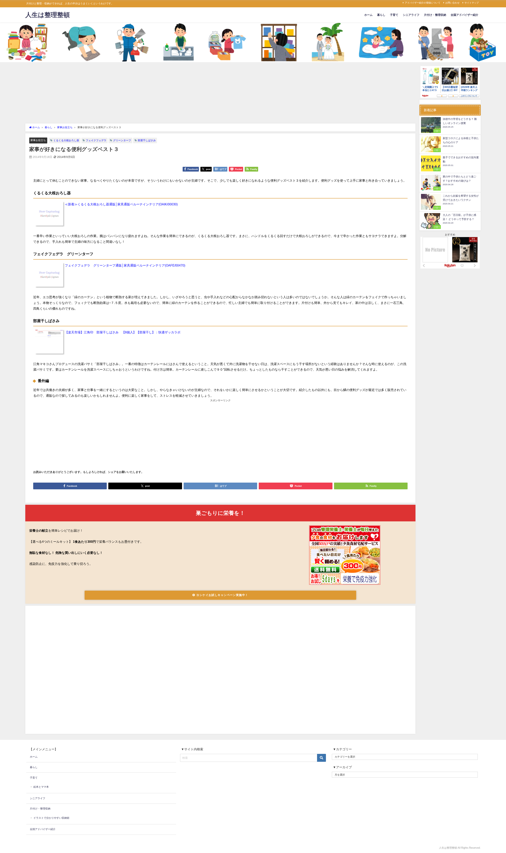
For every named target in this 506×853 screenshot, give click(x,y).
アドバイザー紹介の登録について (422, 3)
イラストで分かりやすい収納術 (51, 818)
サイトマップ (471, 3)
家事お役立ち (38, 140)
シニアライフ (411, 14)
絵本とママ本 (41, 787)
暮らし (381, 14)
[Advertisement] (220, 93)
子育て (394, 14)
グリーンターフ (122, 140)
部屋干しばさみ (147, 140)
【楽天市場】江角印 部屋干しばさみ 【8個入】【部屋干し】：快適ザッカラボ (122, 332)
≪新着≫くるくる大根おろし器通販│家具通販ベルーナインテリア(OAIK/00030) (121, 204)
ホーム (368, 14)
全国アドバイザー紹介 (464, 14)
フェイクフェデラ (96, 140)
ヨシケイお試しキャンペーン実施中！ (221, 595)
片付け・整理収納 (435, 14)
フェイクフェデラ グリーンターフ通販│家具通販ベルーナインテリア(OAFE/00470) (125, 265)
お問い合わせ (452, 3)
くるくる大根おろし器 (66, 140)
